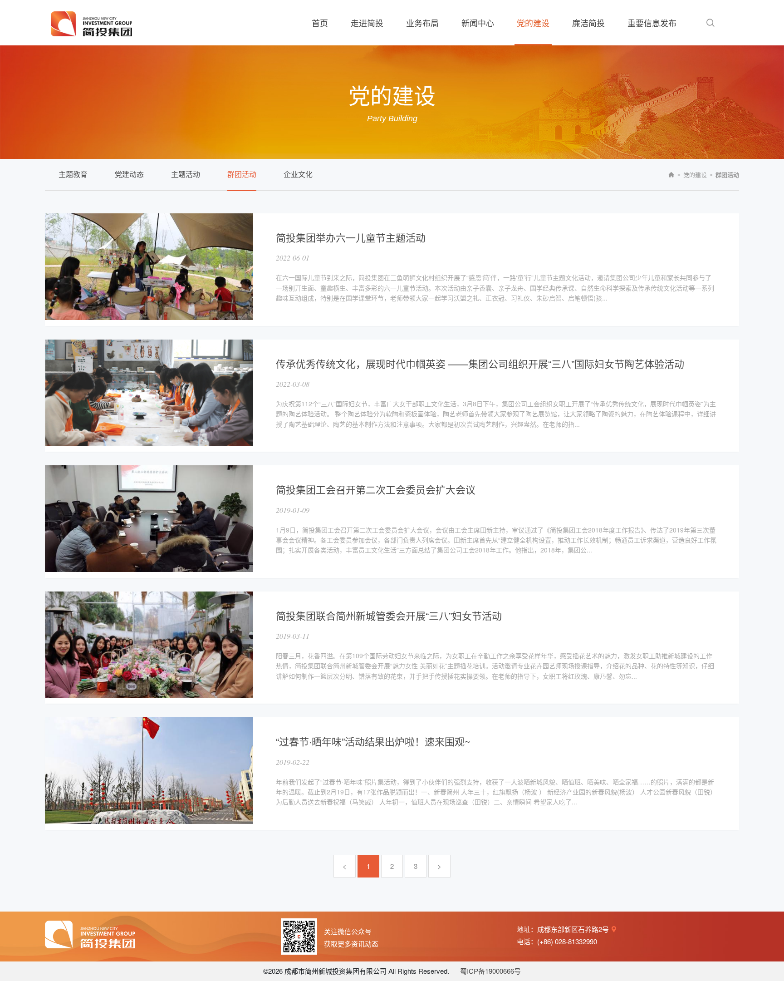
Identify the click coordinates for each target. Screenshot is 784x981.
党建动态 (129, 174)
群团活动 (241, 174)
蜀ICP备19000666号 (490, 971)
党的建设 (695, 174)
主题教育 (73, 174)
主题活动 (185, 174)
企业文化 (298, 174)
